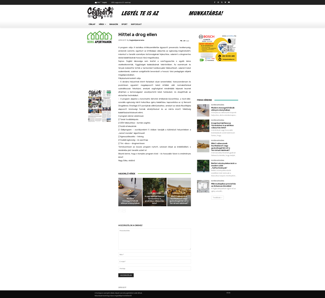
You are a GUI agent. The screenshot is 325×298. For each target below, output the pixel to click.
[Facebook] (214, 2)
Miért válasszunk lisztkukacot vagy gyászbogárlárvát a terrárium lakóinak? (179, 199)
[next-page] (124, 210)
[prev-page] (119, 210)
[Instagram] (218, 2)
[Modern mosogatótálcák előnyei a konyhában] (130, 192)
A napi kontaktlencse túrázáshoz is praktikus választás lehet (154, 199)
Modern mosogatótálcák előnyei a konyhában (130, 200)
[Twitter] (221, 2)
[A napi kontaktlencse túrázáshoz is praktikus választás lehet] (203, 126)
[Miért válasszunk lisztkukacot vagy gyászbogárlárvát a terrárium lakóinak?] (203, 146)
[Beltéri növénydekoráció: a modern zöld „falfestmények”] (203, 166)
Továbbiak (217, 197)
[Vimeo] (225, 2)
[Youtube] (228, 2)
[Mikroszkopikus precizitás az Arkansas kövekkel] (203, 186)
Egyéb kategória (129, 195)
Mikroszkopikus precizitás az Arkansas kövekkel (223, 185)
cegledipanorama (136, 40)
